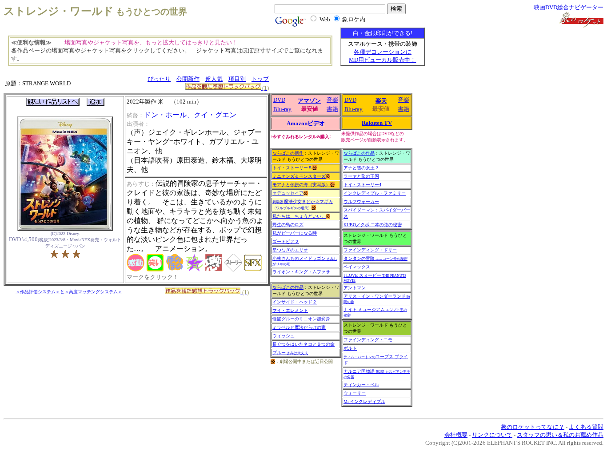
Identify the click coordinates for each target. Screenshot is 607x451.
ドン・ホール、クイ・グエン (190, 115)
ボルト (350, 348)
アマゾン (309, 100)
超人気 (214, 79)
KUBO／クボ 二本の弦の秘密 (372, 224)
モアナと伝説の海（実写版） (301, 184)
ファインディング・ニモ (367, 339)
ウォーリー (354, 393)
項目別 (237, 79)
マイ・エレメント (290, 310)
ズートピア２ (285, 241)
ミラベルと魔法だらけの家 (299, 327)
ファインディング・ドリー (370, 249)
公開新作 (188, 79)
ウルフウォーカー (361, 201)
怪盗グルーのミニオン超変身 (301, 318)
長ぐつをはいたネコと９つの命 (303, 344)
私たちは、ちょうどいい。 (299, 216)
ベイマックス (356, 266)
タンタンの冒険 (375, 258)
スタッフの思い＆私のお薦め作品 (560, 434)
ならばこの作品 (288, 287)
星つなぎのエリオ (290, 249)
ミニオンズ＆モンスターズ (299, 176)
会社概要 (455, 434)
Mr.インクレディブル (364, 401)
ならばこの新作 (288, 153)
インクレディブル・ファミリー (374, 193)
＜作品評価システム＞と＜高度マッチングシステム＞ (69, 291)
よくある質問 (586, 426)
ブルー (290, 352)
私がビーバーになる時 (294, 233)
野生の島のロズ (288, 224)
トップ (260, 79)
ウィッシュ (283, 335)
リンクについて (492, 434)
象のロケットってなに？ (532, 426)
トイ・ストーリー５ (292, 167)
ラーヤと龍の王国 (361, 176)
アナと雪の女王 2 (360, 167)
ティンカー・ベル (361, 384)
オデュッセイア (288, 193)
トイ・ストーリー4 (362, 184)
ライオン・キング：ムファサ (301, 271)
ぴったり (159, 79)
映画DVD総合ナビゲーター (568, 7)
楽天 (381, 100)
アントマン (354, 287)
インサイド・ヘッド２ (294, 301)
